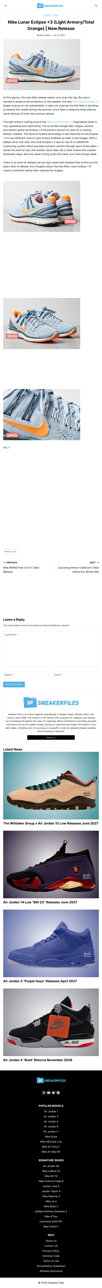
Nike (55, 15)
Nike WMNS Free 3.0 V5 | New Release (21, 567)
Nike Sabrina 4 (51, 1196)
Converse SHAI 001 (51, 1221)
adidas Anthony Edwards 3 (51, 1211)
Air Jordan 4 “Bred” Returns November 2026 (37, 1060)
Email (58, 674)
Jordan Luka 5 (51, 1186)
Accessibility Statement (51, 1266)
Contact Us (51, 1245)
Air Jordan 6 (51, 1126)
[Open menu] (5, 6)
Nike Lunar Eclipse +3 (85, 101)
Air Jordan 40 (51, 1166)
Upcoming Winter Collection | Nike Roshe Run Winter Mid (78, 567)
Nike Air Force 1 (51, 1146)
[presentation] (51, 785)
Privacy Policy (51, 1250)
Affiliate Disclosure (51, 1271)
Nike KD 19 (51, 1176)
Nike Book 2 (51, 1206)
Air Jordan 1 (51, 1111)
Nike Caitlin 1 (51, 1226)
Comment (11, 634)
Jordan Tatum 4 (51, 1191)
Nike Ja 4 (51, 1201)
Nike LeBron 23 (51, 1171)
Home (47, 15)
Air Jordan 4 (51, 1121)
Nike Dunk (51, 1136)
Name (9, 674)
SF (9, 447)
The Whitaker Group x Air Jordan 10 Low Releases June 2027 (50, 823)
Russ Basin (45, 35)
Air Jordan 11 (51, 1131)
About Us (51, 1240)
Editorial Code (51, 1256)
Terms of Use (51, 1261)
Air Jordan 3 (51, 1116)
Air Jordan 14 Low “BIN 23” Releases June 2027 (40, 902)
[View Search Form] (96, 5)
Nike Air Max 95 (51, 1151)
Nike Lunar (10, 551)
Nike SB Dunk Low (51, 1141)
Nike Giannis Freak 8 (51, 1181)
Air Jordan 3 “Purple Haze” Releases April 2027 (40, 981)
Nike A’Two (51, 1216)
